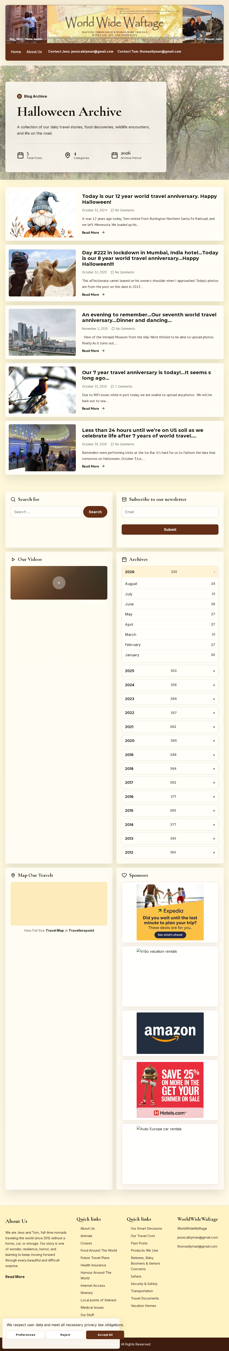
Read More (90, 232)
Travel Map (55, 930)
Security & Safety (144, 1284)
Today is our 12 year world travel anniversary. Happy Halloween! (149, 199)
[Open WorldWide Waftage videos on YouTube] (59, 583)
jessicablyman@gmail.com (197, 1237)
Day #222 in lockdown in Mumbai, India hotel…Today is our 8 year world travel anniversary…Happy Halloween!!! (150, 258)
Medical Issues (92, 1307)
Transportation (142, 1291)
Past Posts (139, 1243)
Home (16, 51)
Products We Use (144, 1250)
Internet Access (93, 1285)
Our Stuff (87, 1315)
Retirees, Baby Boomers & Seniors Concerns (145, 1263)
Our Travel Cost (143, 1236)
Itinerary (87, 1293)
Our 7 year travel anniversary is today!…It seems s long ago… (146, 375)
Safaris (136, 1276)
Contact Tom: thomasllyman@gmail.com (149, 51)
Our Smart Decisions (146, 1228)
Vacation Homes (143, 1306)
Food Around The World (99, 1250)
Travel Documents (145, 1298)
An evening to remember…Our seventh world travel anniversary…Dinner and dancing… (149, 317)
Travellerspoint (81, 930)
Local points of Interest (98, 1300)
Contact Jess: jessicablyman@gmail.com (80, 51)
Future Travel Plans (95, 1258)
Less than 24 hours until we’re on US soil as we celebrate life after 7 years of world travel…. (142, 433)
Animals (86, 1236)
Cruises (86, 1243)
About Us (34, 51)
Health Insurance (93, 1265)
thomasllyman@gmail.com (197, 1246)
